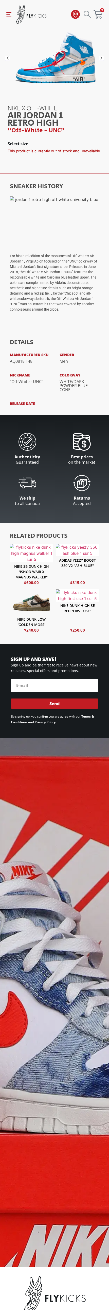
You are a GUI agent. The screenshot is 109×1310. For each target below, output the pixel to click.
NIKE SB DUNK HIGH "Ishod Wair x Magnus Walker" (31, 571)
